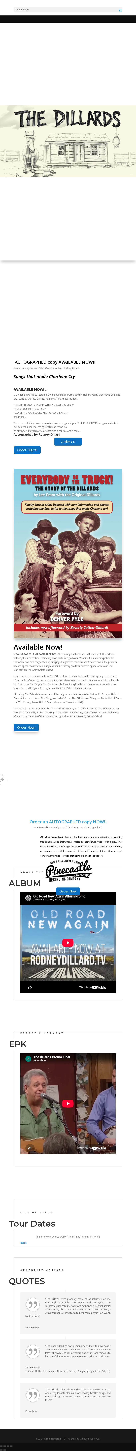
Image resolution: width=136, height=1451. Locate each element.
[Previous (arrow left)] (1, 1450)
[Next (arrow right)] (4, 1450)
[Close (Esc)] (11, 1446)
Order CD (68, 441)
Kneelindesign (52, 1438)
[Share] (8, 1446)
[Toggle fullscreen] (4, 1446)
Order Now (68, 891)
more (23, 1242)
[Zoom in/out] (1, 1446)
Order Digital (27, 450)
